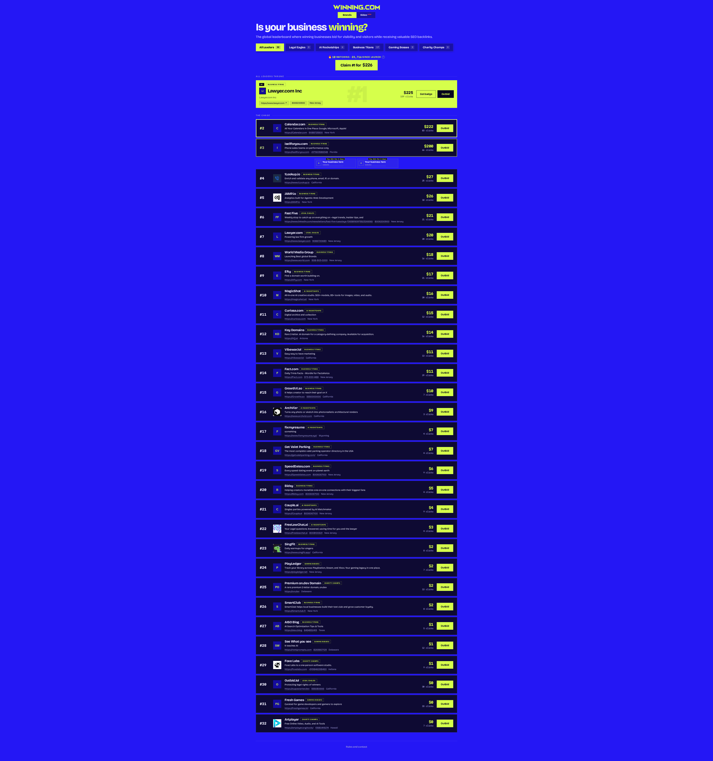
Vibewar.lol (293, 350)
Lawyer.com (294, 233)
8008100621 (316, 532)
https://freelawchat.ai (296, 532)
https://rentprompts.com (298, 649)
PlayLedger (293, 564)
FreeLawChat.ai (296, 525)
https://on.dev (292, 591)
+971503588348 (319, 152)
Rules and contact (356, 746)
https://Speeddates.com (298, 474)
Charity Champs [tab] (435, 47)
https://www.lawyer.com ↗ (274, 103)
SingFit (290, 544)
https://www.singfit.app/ (297, 552)
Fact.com (291, 369)
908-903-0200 (320, 260)
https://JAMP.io (292, 202)
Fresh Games (294, 700)
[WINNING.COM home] (356, 7)
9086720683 (319, 241)
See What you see (298, 641)
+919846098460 (318, 669)
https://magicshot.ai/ (296, 299)
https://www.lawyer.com (297, 241)
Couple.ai (292, 505)
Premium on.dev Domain (303, 583)
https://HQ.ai (291, 338)
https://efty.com (293, 279)
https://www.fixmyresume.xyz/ (301, 435)
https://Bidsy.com (294, 493)
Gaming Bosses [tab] (401, 47)
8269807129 (320, 649)
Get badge (426, 94)
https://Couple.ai (293, 513)
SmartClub (293, 603)
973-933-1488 (311, 377)
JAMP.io (290, 194)
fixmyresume (295, 427)
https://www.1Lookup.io (297, 182)
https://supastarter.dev (297, 688)
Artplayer (292, 719)
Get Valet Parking (297, 447)
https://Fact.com (293, 377)
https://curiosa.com (295, 318)
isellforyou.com (296, 144)
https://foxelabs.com (296, 669)
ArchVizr (291, 408)
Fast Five (291, 213)
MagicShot (293, 291)
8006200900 (298, 103)
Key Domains (294, 330)
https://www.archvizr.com (298, 416)
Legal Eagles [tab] (299, 47)
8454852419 (310, 630)
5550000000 (314, 396)
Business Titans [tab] (366, 47)
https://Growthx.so (295, 396)
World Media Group (299, 252)
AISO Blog (292, 622)
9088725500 (316, 132)
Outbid (446, 94)
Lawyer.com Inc (285, 91)
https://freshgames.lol (296, 708)
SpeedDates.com (297, 466)
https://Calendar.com (296, 132)
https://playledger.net (296, 571)
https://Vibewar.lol (294, 357)
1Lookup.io (292, 174)
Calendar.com (295, 124)
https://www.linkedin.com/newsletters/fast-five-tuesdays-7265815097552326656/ (329, 221)
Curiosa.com (294, 311)
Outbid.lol (292, 680)
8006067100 (319, 474)
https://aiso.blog (293, 630)
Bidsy (289, 486)
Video (366, 15)
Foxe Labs (292, 661)
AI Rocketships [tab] (331, 47)
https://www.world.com (297, 260)
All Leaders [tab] (269, 47)
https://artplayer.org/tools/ (299, 727)
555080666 (317, 688)
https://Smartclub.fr (295, 610)
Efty (288, 272)
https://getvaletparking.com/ (300, 455)
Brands (347, 15)
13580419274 (322, 727)
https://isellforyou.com (297, 152)
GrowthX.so (293, 388)
